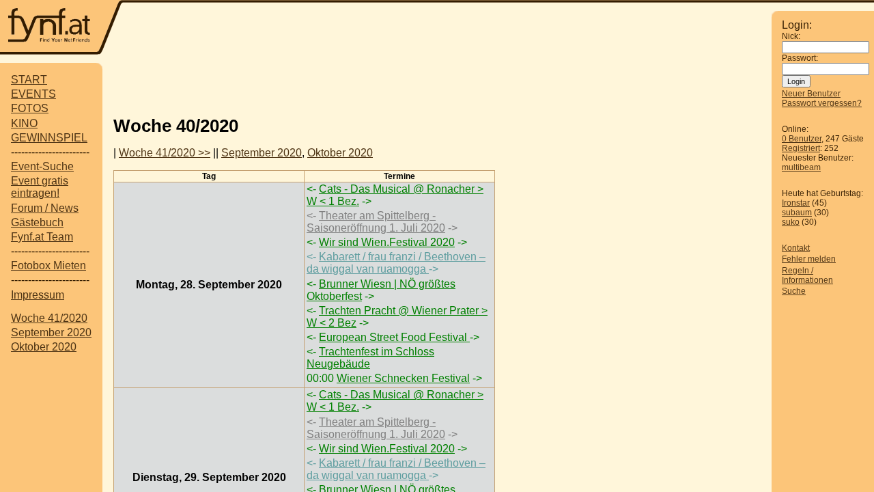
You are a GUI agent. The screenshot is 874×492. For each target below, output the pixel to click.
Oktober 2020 (43, 347)
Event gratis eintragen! (39, 187)
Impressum (37, 295)
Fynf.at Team (42, 237)
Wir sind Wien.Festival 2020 (387, 242)
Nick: (791, 36)
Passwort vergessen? (822, 103)
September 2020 (51, 332)
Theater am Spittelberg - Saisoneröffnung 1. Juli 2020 (376, 222)
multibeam (801, 167)
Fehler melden (809, 259)
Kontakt (796, 248)
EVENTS (33, 94)
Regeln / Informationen (807, 275)
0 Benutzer (801, 139)
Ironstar (796, 203)
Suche (794, 291)
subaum (797, 212)
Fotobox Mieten (48, 265)
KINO (24, 123)
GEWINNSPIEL (49, 138)
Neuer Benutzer (811, 93)
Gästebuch (37, 222)
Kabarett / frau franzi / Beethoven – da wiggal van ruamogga (396, 263)
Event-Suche (42, 166)
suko (791, 222)
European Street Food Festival (394, 337)
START (29, 79)
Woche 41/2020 (49, 318)
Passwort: (800, 58)
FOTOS (29, 108)
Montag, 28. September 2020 (209, 284)
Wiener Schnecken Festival (403, 378)
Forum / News (45, 208)
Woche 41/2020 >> (164, 153)
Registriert (801, 148)
